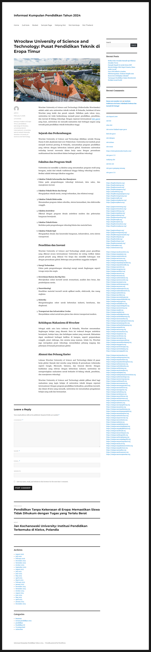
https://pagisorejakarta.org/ (115, 202)
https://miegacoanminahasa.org (117, 332)
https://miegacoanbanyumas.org (117, 364)
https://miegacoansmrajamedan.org (118, 454)
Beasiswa (19, 618)
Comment (18, 420)
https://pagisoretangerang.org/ (116, 232)
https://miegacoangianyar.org (116, 334)
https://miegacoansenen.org (115, 286)
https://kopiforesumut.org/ (115, 187)
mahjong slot (110, 160)
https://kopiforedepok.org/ (115, 237)
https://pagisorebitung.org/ (115, 211)
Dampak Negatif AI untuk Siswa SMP (120, 65)
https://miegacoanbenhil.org (115, 293)
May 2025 (19, 576)
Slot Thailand (87, 25)
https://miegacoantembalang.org (117, 349)
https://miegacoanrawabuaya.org (117, 297)
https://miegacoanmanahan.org (116, 355)
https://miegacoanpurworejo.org (117, 418)
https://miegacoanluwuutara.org (117, 398)
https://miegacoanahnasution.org (117, 252)
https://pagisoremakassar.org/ (116, 200)
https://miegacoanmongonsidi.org (117, 340)
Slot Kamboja (74, 25)
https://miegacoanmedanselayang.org (118, 342)
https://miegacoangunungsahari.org (118, 441)
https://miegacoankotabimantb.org (118, 291)
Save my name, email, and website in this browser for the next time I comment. (42, 482)
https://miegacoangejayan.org (116, 254)
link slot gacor (111, 134)
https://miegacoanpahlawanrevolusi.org (119, 446)
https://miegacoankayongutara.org (117, 357)
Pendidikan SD (20, 625)
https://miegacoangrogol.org (116, 301)
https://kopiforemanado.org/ (116, 243)
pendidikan (19, 623)
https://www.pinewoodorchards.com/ (118, 151)
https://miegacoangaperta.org (116, 344)
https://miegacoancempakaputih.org (118, 439)
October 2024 (20, 591)
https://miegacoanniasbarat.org (116, 388)
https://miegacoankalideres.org (116, 304)
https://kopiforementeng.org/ (116, 217)
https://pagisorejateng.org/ (115, 215)
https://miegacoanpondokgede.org (117, 306)
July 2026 (19, 556)
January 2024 (20, 602)
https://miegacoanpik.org (114, 310)
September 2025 (21, 567)
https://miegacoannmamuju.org (117, 383)
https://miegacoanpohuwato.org (117, 360)
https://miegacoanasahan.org (116, 407)
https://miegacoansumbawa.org (116, 420)
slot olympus (110, 138)
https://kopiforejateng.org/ (115, 185)
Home (16, 25)
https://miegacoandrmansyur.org (117, 452)
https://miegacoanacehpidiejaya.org (118, 426)
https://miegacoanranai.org (115, 276)
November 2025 (21, 563)
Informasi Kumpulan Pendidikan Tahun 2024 (47, 15)
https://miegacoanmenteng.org (116, 308)
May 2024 (19, 597)
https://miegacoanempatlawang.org (118, 409)
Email (17, 461)
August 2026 (20, 554)
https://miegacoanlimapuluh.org (117, 435)
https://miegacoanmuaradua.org (117, 319)
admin (16, 113)
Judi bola (25, 25)
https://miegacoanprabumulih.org (117, 265)
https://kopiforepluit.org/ (114, 222)
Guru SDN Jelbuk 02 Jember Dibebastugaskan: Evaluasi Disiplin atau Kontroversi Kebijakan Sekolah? (121, 74)
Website (17, 471)
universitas (17, 118)
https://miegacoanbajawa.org (116, 372)
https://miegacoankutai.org (115, 422)
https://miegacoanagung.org (115, 269)
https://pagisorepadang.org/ (115, 213)
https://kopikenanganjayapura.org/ (118, 194)
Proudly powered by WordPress (55, 643)
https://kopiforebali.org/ (114, 239)
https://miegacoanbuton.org (115, 403)
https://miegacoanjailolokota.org (117, 424)
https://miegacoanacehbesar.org (117, 396)
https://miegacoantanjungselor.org (118, 323)
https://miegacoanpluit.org (115, 312)
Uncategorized (20, 627)
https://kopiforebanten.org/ (115, 183)
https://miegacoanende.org (115, 267)
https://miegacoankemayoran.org (117, 288)
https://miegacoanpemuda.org (116, 256)
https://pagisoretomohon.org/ (116, 209)
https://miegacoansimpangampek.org (118, 411)
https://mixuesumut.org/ (114, 248)
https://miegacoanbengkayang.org (117, 437)
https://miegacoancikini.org (115, 295)
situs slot (109, 125)
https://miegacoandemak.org (116, 431)
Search (108, 42)
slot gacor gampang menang (115, 168)
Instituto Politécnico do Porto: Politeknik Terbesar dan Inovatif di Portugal (121, 103)
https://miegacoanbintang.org (116, 368)
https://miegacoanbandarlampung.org (119, 325)
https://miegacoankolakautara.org (117, 314)
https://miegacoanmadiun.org (116, 450)
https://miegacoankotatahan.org (117, 278)
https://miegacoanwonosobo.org (117, 280)
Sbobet (35, 25)
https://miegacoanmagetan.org (116, 390)
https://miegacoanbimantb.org (116, 381)
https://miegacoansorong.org (116, 329)
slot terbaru (110, 142)
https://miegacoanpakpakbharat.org (118, 428)
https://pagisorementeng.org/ (116, 207)
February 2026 (20, 558)
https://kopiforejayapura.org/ (116, 189)
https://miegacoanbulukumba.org (117, 366)
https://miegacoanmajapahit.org (117, 351)
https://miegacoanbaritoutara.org (117, 416)
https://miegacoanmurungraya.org (117, 379)
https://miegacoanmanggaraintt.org (118, 385)
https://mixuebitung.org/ (114, 192)
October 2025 (20, 565)
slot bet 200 (110, 164)
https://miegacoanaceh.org (115, 273)
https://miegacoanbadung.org (116, 392)
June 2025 (19, 574)
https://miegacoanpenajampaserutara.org (120, 321)
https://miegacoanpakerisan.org (117, 448)
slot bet (108, 121)
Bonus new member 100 (114, 101)
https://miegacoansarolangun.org (117, 433)
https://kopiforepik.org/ (114, 220)
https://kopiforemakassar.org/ (116, 226)
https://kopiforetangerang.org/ (116, 196)
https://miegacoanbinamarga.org (117, 284)
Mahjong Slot (60, 25)
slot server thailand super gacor (116, 129)
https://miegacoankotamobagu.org (117, 377)
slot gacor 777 (111, 155)
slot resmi (109, 147)
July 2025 (19, 571)
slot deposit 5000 (112, 116)
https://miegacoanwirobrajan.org (117, 347)
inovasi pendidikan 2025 (24, 621)
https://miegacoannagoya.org (116, 338)
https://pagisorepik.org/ (114, 198)
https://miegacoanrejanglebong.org (118, 405)
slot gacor (96, 119)
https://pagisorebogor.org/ (115, 230)
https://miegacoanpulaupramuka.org (118, 263)
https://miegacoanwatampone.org (117, 413)
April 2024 (19, 599)
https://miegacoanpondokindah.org (118, 299)
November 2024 (21, 589)
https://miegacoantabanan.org (116, 394)
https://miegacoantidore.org (115, 271)
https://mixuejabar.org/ (114, 245)
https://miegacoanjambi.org (115, 327)
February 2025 (20, 582)
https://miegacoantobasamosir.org (117, 400)
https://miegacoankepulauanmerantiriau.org (121, 375)
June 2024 (19, 595)
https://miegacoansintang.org (116, 260)
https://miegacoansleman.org (116, 336)
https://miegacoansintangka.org (117, 370)
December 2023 (21, 604)
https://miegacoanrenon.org (115, 258)
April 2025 (19, 578)
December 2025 (21, 561)
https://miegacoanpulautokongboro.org (119, 362)
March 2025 (19, 580)
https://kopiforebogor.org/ (115, 241)
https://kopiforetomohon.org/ (116, 224)
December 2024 (21, 586)
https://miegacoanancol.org (115, 444)
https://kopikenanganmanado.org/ (117, 235)
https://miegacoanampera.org (116, 282)
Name (17, 451)
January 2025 (20, 584)
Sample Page (46, 25)
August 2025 (20, 569)
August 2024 (20, 593)
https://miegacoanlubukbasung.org (118, 316)
